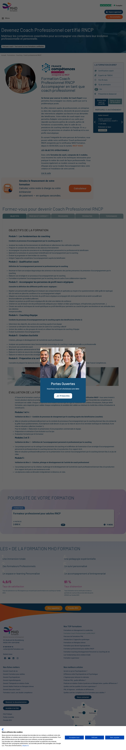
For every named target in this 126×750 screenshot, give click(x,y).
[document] (63, 375)
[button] (83, 350)
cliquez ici (25, 745)
